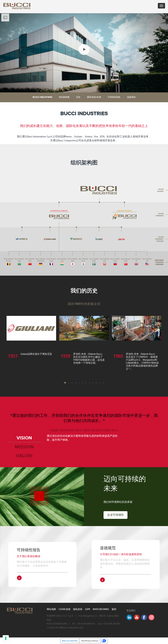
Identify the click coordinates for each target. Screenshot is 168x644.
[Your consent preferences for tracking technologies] (6, 638)
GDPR (87, 609)
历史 (78, 97)
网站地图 (51, 609)
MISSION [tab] (24, 447)
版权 (114, 609)
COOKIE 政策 (65, 609)
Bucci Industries (42, 97)
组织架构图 (64, 97)
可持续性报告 (114, 97)
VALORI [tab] (24, 456)
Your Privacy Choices (89, 641)
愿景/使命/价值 (94, 97)
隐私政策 (77, 609)
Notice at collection (70, 641)
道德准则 (131, 97)
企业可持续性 (115, 515)
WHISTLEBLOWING (101, 609)
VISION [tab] (24, 438)
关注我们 (131, 610)
